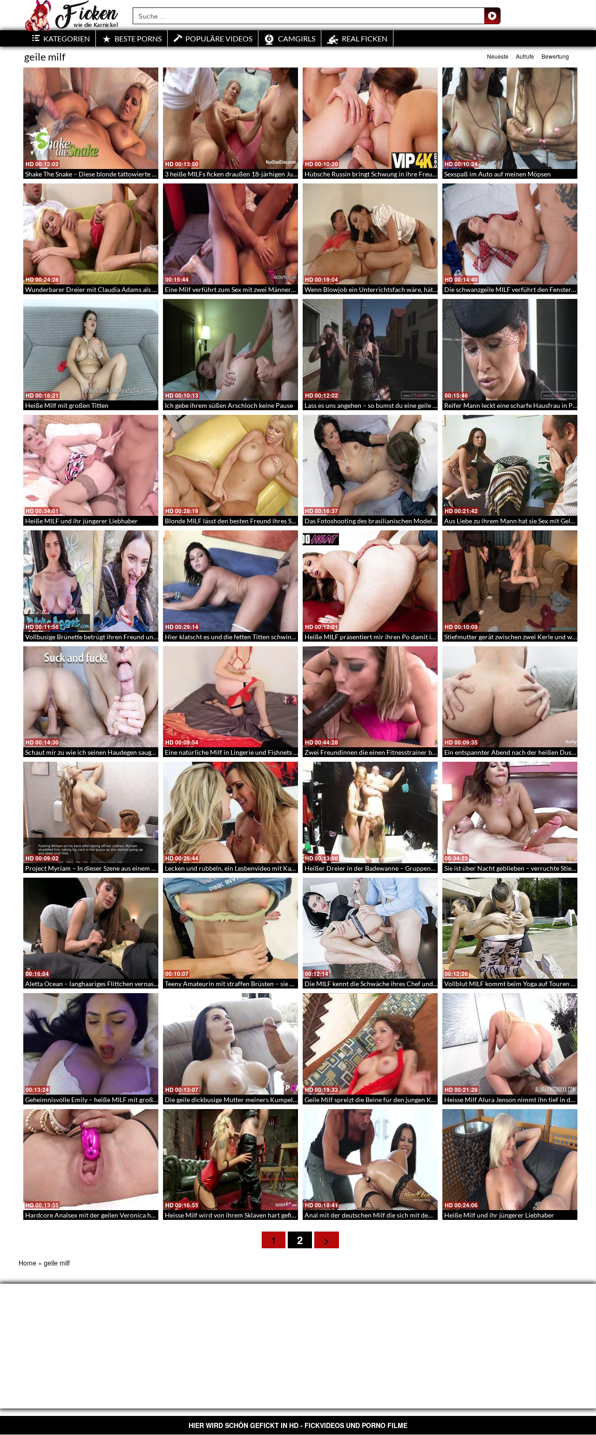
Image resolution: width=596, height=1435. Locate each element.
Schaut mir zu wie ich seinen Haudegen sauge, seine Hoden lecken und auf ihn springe (147, 752)
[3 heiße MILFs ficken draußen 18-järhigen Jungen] (230, 118)
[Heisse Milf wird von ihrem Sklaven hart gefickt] (230, 1160)
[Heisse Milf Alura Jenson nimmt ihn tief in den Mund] (509, 1044)
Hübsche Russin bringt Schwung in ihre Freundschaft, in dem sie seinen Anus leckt (423, 174)
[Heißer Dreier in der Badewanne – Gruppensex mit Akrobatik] (370, 812)
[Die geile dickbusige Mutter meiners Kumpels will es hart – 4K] (230, 1044)
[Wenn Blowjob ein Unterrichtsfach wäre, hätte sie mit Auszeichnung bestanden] (370, 234)
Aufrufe (525, 56)
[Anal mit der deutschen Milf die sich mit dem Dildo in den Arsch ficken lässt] (370, 1160)
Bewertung (555, 56)
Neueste (497, 56)
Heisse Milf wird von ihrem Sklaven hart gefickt (232, 1215)
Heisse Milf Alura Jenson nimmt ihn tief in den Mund (520, 1099)
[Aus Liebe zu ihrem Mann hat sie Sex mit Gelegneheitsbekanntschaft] (509, 465)
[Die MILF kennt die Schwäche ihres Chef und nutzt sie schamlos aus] (370, 928)
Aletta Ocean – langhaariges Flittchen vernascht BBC (101, 984)
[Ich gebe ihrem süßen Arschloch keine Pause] (230, 349)
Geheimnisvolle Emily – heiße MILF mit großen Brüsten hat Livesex (121, 1099)
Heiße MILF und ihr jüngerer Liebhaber (81, 521)
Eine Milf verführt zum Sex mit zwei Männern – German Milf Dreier (262, 289)
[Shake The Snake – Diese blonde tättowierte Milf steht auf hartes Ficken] (90, 118)
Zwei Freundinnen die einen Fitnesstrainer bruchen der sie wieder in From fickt (419, 752)
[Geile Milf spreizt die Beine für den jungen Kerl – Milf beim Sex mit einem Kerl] (370, 1044)
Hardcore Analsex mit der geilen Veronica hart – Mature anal (113, 1215)
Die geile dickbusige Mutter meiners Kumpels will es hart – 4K (254, 1099)
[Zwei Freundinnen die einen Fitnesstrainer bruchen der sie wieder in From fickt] (370, 697)
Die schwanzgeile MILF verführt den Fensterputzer (517, 289)
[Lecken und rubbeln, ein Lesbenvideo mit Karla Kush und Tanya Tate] (230, 812)
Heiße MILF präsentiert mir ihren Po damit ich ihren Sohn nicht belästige (409, 637)
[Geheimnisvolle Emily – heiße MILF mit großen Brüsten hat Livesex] (90, 1044)
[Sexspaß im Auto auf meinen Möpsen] (509, 118)
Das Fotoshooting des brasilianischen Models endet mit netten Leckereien (410, 521)
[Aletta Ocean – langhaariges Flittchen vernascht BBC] (90, 928)
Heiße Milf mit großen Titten (66, 405)
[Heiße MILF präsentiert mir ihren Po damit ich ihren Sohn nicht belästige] (370, 581)
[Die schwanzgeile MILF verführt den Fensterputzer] (509, 234)
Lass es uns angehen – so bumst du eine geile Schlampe (383, 405)
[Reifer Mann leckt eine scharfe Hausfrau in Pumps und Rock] (509, 349)
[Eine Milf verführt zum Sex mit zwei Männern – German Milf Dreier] (230, 234)
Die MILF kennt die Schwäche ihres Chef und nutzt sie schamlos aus (401, 984)
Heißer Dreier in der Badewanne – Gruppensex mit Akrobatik (393, 868)
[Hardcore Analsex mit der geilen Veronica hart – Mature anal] (90, 1160)
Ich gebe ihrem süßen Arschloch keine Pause (229, 405)
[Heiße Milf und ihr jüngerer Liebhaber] (509, 1160)
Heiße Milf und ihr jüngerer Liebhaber (499, 1215)
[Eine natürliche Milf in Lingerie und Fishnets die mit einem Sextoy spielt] (230, 697)
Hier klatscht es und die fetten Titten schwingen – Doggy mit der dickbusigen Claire (284, 637)
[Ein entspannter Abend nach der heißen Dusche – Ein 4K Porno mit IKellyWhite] (509, 697)
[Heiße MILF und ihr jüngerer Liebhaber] (90, 465)
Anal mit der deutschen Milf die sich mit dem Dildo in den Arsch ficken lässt (413, 1215)
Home (27, 1262)
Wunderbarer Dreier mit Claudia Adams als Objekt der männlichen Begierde (135, 289)
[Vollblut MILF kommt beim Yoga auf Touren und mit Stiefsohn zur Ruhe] (509, 928)
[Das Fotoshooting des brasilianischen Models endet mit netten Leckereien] (370, 465)
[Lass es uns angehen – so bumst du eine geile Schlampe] (370, 349)
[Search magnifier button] (492, 16)
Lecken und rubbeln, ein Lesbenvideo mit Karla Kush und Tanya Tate (262, 868)
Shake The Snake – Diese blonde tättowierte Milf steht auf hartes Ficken (127, 174)
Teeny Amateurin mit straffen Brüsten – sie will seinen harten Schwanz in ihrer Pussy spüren (297, 984)
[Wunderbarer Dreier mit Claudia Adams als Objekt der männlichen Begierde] (90, 234)
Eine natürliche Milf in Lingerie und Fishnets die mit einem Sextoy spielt (267, 752)
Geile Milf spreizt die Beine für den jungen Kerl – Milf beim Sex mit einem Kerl (417, 1099)
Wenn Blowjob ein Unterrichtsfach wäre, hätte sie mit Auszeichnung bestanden (418, 289)
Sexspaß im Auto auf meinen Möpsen (497, 174)
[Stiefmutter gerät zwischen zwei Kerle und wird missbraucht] (509, 581)
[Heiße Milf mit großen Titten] (90, 349)
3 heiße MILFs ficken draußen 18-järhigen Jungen (236, 174)
